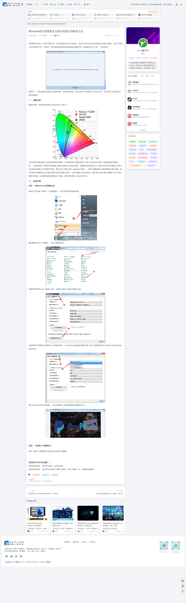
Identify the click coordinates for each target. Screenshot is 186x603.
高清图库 (132, 142)
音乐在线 (132, 157)
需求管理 (153, 161)
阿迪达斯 (151, 165)
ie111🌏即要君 (55, 35)
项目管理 (133, 145)
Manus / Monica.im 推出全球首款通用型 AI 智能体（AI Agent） (151, 65)
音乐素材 (132, 153)
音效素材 (143, 145)
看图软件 (47, 445)
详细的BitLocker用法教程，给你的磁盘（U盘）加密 (112, 524)
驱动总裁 (142, 142)
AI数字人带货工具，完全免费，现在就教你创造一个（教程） (150, 68)
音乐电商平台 (143, 153)
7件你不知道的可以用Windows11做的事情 (34, 524)
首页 (29, 24)
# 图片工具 (46, 475)
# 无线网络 (68, 528)
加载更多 (143, 130)
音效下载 (133, 149)
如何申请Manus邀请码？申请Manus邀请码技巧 (146, 62)
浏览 (152, 76)
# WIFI (62, 528)
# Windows (39, 528)
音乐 (131, 161)
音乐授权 (154, 153)
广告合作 (84, 542)
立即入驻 (155, 11)
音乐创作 (154, 157)
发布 (142, 76)
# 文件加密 (114, 528)
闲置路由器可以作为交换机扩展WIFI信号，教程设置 (88, 524)
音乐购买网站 (151, 149)
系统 (73, 176)
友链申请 (67, 542)
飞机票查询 (153, 142)
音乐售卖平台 (143, 157)
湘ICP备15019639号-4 (32, 562)
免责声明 (76, 542)
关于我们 (92, 542)
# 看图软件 (55, 475)
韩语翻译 (142, 161)
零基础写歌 (136, 165)
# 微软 (44, 528)
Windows (37, 43)
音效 (141, 149)
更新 (147, 76)
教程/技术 (34, 24)
